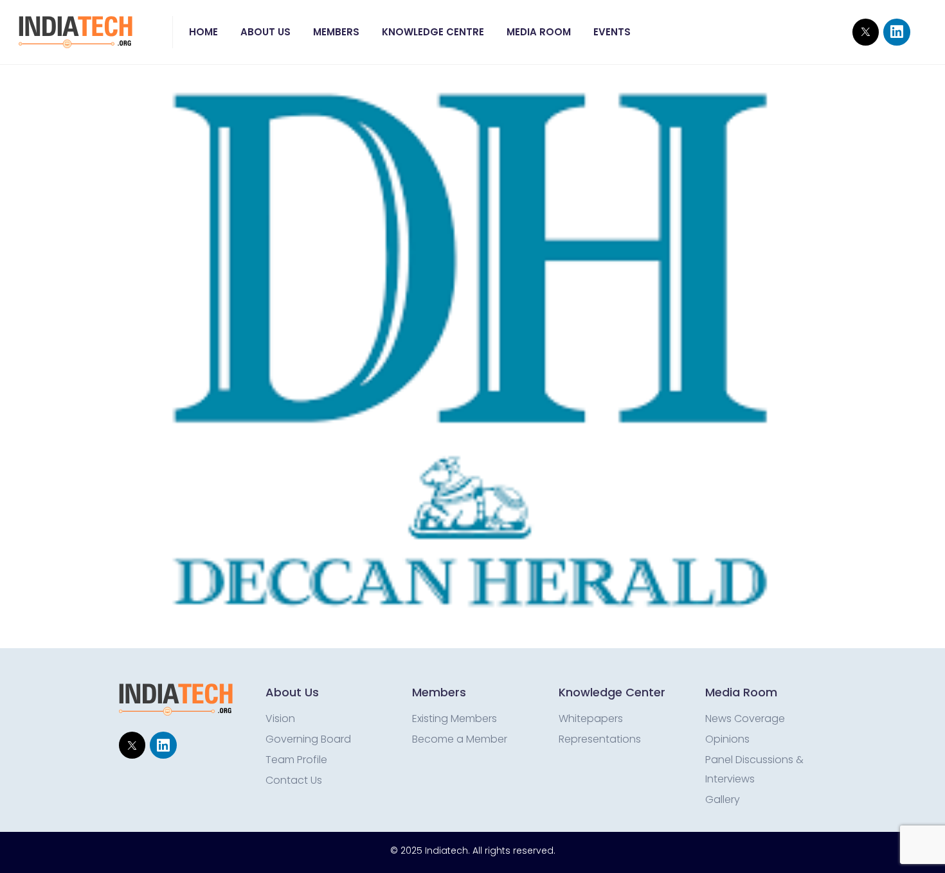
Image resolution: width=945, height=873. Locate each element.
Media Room (539, 32)
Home (203, 32)
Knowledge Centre (433, 32)
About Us (265, 32)
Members (336, 32)
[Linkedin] (896, 32)
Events (612, 32)
